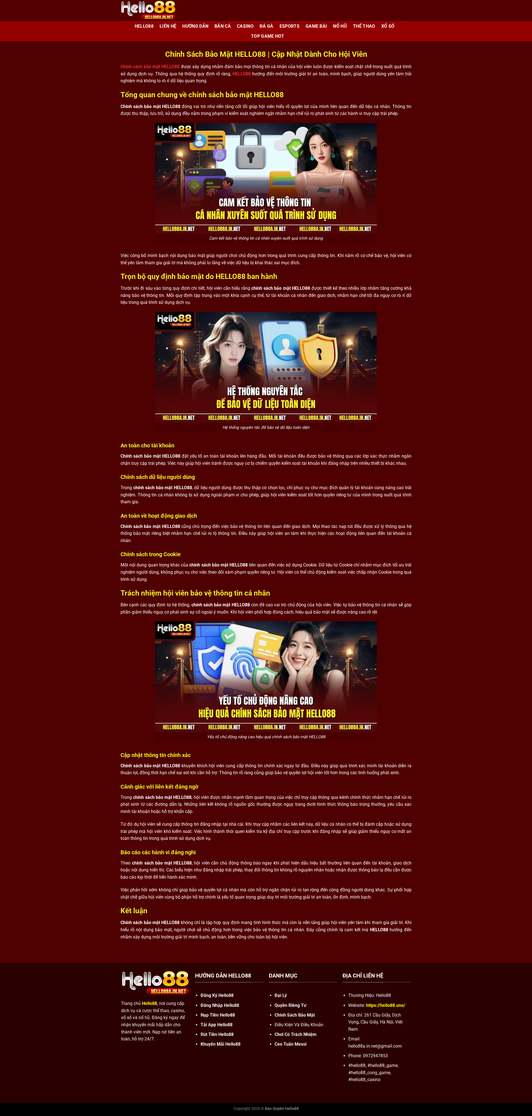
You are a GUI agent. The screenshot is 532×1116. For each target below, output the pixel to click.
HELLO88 (144, 26)
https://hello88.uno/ (385, 1005)
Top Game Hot (267, 36)
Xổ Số (388, 26)
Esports (290, 26)
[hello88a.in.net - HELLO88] (148, 11)
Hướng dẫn (195, 26)
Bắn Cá (222, 26)
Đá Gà (266, 26)
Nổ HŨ (340, 26)
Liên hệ (168, 26)
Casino (245, 26)
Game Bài (316, 26)
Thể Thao (364, 26)
